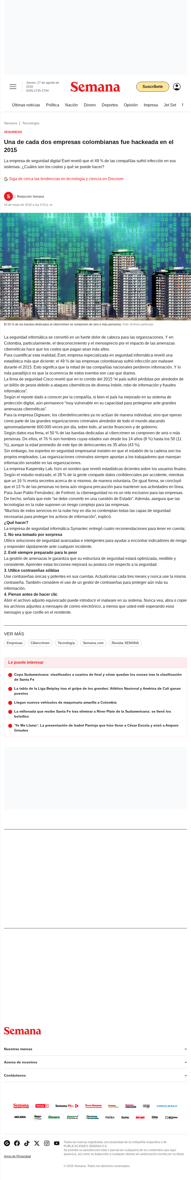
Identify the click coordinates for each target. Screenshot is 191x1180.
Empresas (15, 643)
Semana (10, 123)
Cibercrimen (40, 643)
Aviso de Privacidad (22, 1156)
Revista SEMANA (125, 643)
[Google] (7, 1143)
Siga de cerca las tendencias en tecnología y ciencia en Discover (66, 179)
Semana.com (93, 643)
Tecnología (30, 123)
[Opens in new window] (17, 1143)
